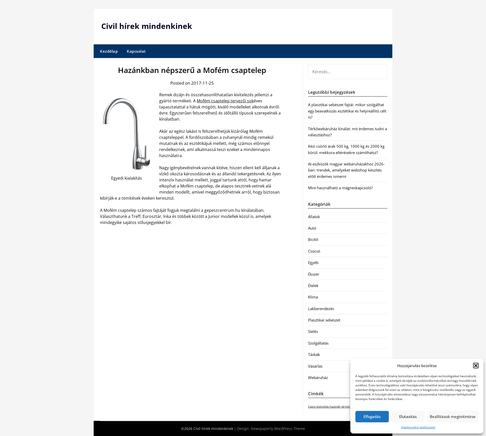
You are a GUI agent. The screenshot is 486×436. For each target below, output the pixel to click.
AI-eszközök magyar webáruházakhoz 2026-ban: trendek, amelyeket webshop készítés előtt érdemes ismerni (346, 170)
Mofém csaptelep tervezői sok (225, 101)
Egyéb (313, 262)
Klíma (313, 296)
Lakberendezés (321, 308)
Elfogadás (372, 416)
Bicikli (313, 239)
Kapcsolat (136, 51)
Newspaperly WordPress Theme (278, 428)
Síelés (313, 331)
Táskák (314, 354)
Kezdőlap (109, 51)
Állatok (314, 216)
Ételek (313, 285)
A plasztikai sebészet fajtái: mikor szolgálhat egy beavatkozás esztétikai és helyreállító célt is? (347, 111)
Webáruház (318, 377)
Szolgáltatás (318, 343)
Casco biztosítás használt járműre (330, 406)
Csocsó (314, 251)
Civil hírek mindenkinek (146, 26)
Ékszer (313, 274)
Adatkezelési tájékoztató (418, 427)
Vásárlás (315, 366)
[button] (475, 365)
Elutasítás (408, 416)
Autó (312, 228)
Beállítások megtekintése (453, 416)
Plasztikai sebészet (324, 320)
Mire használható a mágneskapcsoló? (340, 187)
